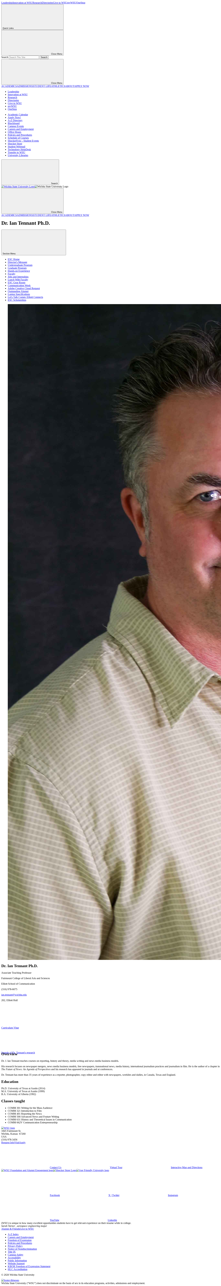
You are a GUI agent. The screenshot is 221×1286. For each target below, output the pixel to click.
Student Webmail (16, 146)
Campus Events (16, 126)
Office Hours (14, 132)
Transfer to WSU (16, 152)
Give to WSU (60, 2)
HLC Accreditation (17, 1269)
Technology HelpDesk (19, 149)
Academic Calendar (18, 114)
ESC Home (14, 259)
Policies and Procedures (20, 135)
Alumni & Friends (10, 1228)
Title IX (12, 1251)
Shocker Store (15, 143)
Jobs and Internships (18, 276)
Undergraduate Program (20, 265)
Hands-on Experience (19, 271)
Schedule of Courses (18, 137)
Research (37, 2)
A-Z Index (13, 1234)
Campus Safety (15, 1254)
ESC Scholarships (17, 300)
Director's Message (17, 262)
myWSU (71, 2)
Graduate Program (17, 268)
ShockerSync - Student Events (23, 140)
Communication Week (19, 285)
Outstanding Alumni (18, 291)
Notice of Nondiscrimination (22, 1249)
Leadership (7, 2)
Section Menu (9, 253)
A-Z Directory (15, 120)
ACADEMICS (9, 86)
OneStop (80, 2)
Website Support (16, 1263)
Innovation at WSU (23, 2)
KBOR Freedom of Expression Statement (29, 1266)
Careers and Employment (21, 129)
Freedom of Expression (20, 1240)
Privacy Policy (15, 1246)
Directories (47, 2)
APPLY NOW (81, 86)
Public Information (17, 1260)
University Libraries (18, 155)
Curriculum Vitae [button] (10, 1027)
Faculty (11, 273)
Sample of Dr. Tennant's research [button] (18, 1052)
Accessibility (14, 1257)
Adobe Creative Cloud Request (24, 288)
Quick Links (8, 28)
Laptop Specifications (19, 294)
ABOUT (69, 86)
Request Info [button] (7, 1142)
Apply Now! (14, 117)
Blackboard (14, 123)
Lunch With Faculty (18, 279)
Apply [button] (22, 1142)
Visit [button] (16, 1142)
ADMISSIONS (25, 86)
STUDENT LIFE (42, 86)
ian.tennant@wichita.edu (14, 994)
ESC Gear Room (16, 282)
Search (4, 57)
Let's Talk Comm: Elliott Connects (25, 297)
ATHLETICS (58, 86)
